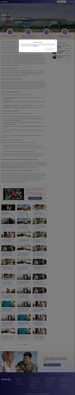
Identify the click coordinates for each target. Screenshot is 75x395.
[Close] (55, 41)
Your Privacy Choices (49, 49)
